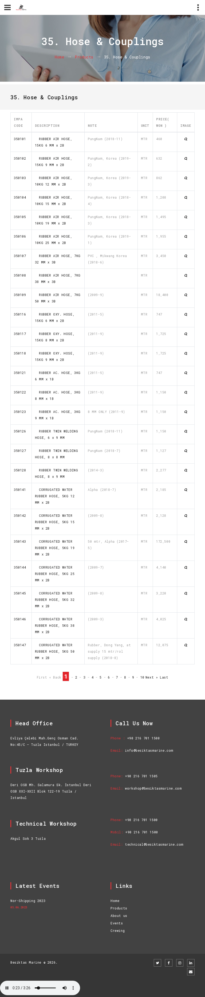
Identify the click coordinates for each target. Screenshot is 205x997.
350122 (20, 392)
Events (117, 923)
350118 (20, 353)
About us (119, 915)
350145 (20, 593)
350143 (20, 541)
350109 (20, 295)
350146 (20, 619)
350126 (20, 431)
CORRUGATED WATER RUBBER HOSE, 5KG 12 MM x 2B (54, 496)
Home (59, 57)
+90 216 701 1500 (143, 738)
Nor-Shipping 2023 (27, 901)
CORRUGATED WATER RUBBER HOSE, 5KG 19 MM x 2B (54, 547)
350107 (20, 256)
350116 (20, 314)
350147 (20, 645)
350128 (20, 470)
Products (84, 57)
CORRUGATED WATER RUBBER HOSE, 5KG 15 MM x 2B (54, 521)
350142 (20, 515)
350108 (20, 275)
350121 (20, 373)
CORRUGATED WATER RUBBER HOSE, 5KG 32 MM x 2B (54, 599)
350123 (20, 411)
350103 (20, 178)
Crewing (118, 930)
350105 (20, 217)
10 (142, 677)
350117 (20, 334)
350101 (20, 139)
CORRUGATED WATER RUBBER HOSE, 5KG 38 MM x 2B (54, 625)
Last (164, 677)
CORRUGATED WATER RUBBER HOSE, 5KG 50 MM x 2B (54, 651)
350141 (20, 489)
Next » (151, 677)
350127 (20, 450)
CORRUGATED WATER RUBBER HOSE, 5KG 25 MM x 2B (54, 573)
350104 (20, 197)
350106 (20, 236)
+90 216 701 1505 (141, 776)
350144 (20, 567)
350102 (20, 158)
